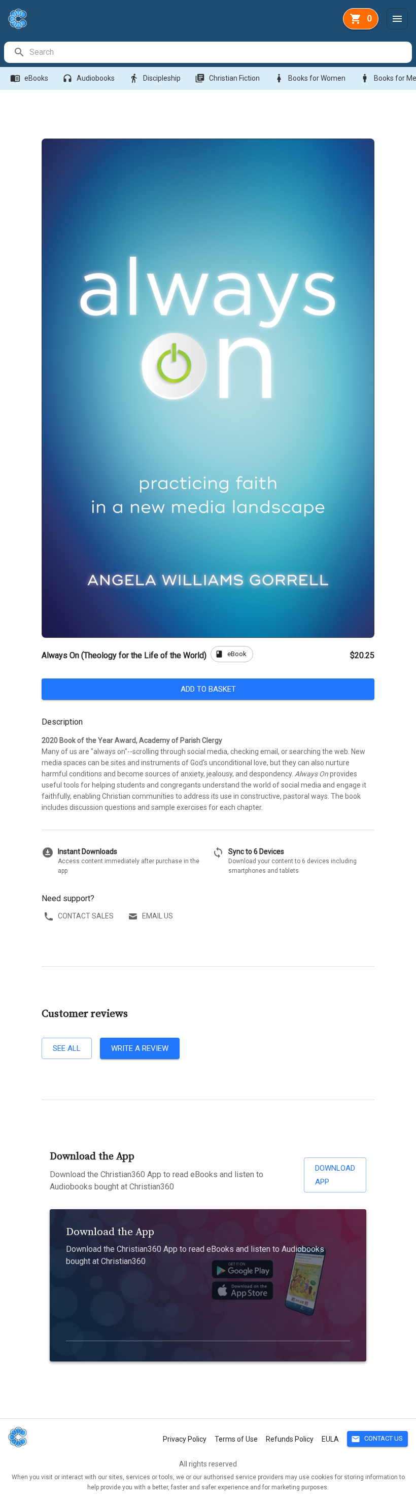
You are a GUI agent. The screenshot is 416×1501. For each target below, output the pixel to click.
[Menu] (397, 18)
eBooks (29, 78)
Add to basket (208, 689)
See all (67, 1048)
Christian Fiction (227, 78)
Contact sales (86, 916)
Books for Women (309, 78)
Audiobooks (88, 78)
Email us (157, 916)
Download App (335, 1175)
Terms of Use (236, 1439)
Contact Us (377, 1439)
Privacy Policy (184, 1439)
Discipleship (155, 78)
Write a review (139, 1048)
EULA (330, 1439)
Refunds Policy (290, 1439)
